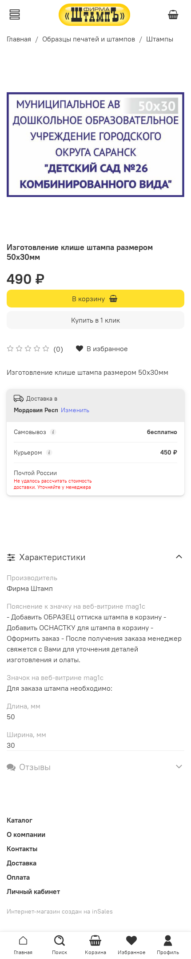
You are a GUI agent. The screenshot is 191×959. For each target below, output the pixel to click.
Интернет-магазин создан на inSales (60, 911)
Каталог (19, 820)
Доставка (21, 862)
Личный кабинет (33, 891)
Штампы (159, 38)
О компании (26, 834)
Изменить (75, 410)
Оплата (18, 877)
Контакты (22, 848)
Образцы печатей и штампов (88, 38)
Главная (19, 38)
